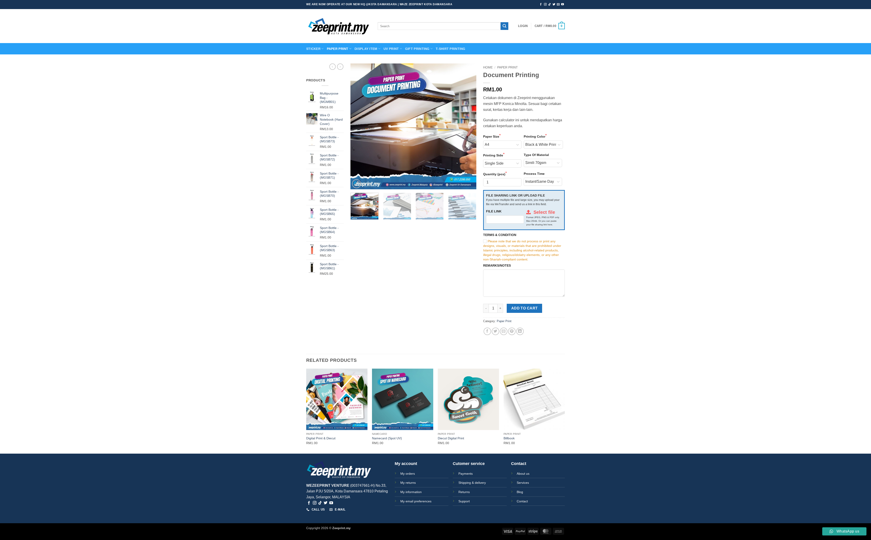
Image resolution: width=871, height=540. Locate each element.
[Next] (468, 126)
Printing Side (493, 155)
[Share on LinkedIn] (520, 331)
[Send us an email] (558, 4)
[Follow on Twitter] (554, 4)
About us (523, 473)
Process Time (534, 173)
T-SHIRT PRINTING (450, 49)
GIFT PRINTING (417, 49)
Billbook (509, 438)
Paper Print (507, 67)
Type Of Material (536, 155)
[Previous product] (340, 66)
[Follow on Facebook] (540, 4)
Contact (522, 501)
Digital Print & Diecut (320, 438)
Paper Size (491, 136)
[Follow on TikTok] (549, 4)
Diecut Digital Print (451, 438)
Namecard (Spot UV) (387, 438)
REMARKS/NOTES (497, 265)
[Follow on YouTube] (562, 4)
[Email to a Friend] (503, 331)
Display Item (366, 49)
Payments (465, 473)
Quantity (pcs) (494, 174)
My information (411, 492)
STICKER (313, 49)
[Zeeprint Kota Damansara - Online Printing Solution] (338, 26)
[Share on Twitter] (495, 331)
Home (488, 67)
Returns (464, 492)
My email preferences (415, 501)
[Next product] (332, 66)
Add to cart (524, 308)
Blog (520, 492)
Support (464, 501)
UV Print (391, 49)
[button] (523, 26)
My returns (408, 482)
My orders (407, 473)
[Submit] (504, 26)
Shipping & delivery (472, 482)
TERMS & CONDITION (499, 235)
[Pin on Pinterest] (512, 331)
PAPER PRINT (337, 49)
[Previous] (359, 126)
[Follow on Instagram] (545, 4)
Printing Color (534, 136)
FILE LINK (494, 211)
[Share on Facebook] (487, 331)
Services (523, 482)
